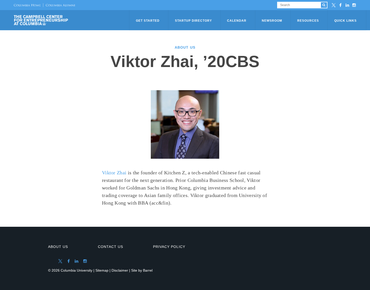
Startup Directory (193, 20)
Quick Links (345, 20)
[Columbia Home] (27, 5)
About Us (58, 246)
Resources (308, 20)
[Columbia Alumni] (59, 5)
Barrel (148, 270)
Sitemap (101, 270)
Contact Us (110, 246)
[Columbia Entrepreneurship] (72, 20)
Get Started (148, 20)
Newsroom (272, 20)
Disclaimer (120, 270)
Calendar (236, 20)
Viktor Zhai (114, 172)
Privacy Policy (169, 246)
